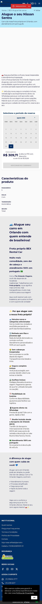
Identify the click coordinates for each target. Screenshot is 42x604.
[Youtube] (12, 569)
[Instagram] (7, 569)
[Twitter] (17, 569)
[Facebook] (3, 569)
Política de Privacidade (25, 593)
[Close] (29, 6)
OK (34, 597)
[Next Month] (35, 117)
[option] (36, 125)
